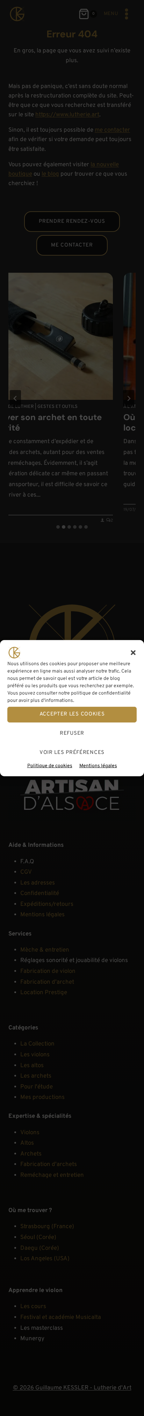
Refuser (72, 733)
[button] (133, 652)
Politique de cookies (49, 766)
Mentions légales (98, 766)
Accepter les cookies (72, 714)
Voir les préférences (72, 752)
